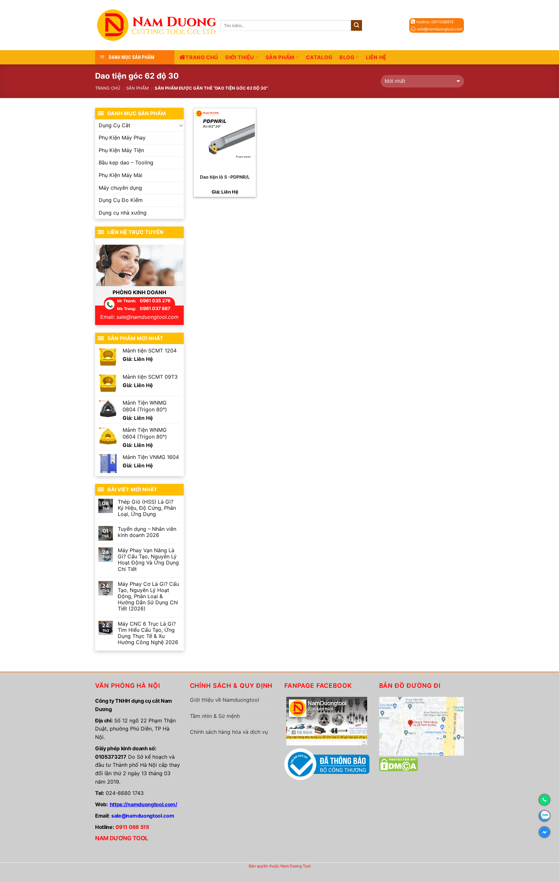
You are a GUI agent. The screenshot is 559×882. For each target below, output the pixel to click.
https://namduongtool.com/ (143, 804)
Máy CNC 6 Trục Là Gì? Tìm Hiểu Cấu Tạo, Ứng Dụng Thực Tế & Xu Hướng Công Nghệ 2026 (148, 633)
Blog (346, 57)
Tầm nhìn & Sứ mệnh (215, 716)
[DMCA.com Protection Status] (398, 764)
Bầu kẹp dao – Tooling (126, 162)
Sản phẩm (280, 57)
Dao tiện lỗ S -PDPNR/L (225, 177)
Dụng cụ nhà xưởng (123, 212)
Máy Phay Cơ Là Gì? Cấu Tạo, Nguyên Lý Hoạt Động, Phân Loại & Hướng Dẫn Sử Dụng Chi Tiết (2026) (148, 596)
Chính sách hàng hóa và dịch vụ (229, 732)
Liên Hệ (376, 57)
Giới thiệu (239, 57)
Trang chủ (201, 57)
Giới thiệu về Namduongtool (224, 700)
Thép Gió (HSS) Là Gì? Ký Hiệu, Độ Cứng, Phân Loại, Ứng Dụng (147, 508)
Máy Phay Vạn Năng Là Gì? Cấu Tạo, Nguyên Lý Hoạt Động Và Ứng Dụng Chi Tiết (148, 559)
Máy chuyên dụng (120, 187)
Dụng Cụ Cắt (114, 125)
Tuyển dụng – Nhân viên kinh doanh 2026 (147, 532)
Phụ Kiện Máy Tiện (121, 150)
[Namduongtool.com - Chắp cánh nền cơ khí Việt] (157, 25)
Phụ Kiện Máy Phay (122, 137)
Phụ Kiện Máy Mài (120, 175)
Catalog (319, 57)
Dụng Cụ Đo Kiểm (121, 200)
